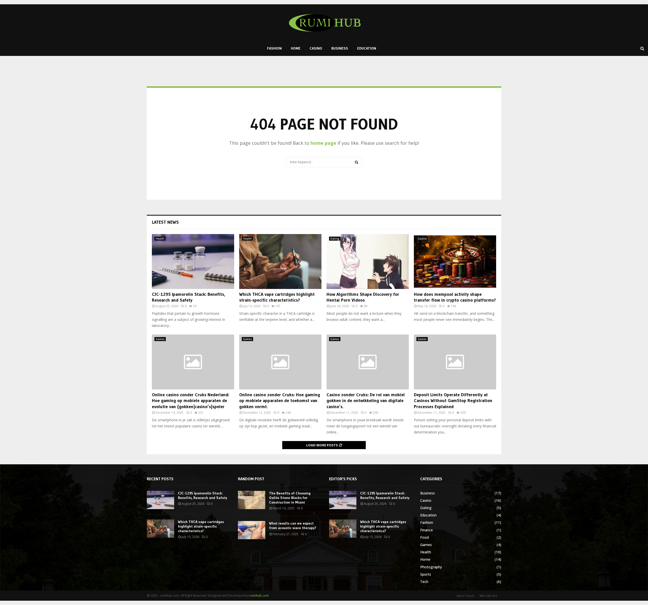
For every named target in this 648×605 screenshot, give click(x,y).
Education (366, 48)
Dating (334, 238)
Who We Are (488, 596)
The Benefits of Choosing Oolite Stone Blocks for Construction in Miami (290, 498)
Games (160, 339)
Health (160, 238)
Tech (424, 581)
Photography (431, 567)
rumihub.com (259, 595)
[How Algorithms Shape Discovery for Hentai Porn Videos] (368, 261)
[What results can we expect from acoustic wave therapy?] (251, 530)
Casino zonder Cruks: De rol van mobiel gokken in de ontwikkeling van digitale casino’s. (366, 400)
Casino (316, 48)
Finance (426, 530)
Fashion (274, 48)
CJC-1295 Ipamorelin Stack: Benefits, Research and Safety (188, 297)
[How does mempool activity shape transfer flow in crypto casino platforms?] (455, 261)
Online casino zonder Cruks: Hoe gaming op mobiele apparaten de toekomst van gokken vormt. (279, 400)
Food (424, 537)
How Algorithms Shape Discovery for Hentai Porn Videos (363, 297)
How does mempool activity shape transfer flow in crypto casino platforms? (455, 297)
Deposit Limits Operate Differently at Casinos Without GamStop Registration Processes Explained (453, 400)
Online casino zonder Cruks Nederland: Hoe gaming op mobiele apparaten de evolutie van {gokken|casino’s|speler (190, 400)
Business (339, 48)
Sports (425, 574)
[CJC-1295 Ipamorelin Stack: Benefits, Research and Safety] (193, 261)
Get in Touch (465, 596)
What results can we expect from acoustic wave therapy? (292, 525)
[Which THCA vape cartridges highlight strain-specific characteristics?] (280, 261)
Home (295, 48)
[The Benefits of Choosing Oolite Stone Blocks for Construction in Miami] (251, 500)
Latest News (165, 222)
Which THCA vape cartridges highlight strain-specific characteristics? (277, 297)
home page (323, 143)
